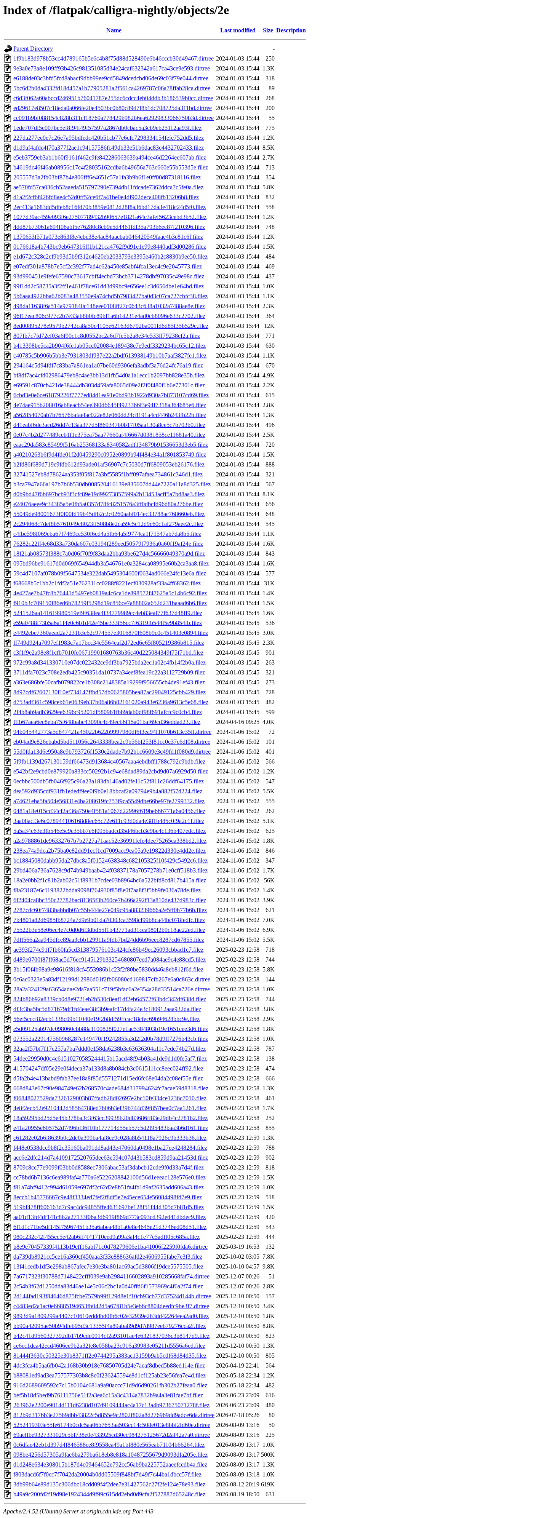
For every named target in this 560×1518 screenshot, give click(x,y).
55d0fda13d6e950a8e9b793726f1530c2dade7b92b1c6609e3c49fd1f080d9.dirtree (112, 751)
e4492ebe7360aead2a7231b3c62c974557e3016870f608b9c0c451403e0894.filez (110, 633)
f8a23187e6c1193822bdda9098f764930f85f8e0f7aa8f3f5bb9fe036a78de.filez (107, 890)
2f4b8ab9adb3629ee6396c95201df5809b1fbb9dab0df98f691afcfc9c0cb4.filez (107, 712)
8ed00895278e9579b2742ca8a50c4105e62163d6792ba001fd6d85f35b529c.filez (110, 326)
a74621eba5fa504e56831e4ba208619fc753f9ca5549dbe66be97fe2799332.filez (109, 801)
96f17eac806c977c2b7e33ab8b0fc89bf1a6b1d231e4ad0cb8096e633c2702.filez (109, 316)
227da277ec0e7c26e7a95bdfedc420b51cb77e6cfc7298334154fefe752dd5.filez (108, 137)
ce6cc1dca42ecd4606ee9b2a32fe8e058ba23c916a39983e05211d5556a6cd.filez (109, 1345)
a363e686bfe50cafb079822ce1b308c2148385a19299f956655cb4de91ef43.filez (109, 682)
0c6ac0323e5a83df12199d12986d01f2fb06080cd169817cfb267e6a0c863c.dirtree (111, 979)
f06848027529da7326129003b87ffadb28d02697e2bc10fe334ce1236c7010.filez (109, 1098)
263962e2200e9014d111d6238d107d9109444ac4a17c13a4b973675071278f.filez (111, 1405)
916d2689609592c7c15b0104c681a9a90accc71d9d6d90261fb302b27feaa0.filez (110, 1385)
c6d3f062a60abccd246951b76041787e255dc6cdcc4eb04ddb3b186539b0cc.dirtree (113, 98)
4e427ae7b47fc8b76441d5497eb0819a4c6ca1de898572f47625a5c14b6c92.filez (110, 593)
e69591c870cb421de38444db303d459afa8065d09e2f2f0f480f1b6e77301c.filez (109, 385)
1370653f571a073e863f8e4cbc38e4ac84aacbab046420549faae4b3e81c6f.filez (108, 236)
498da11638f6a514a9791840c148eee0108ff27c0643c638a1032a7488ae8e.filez (109, 306)
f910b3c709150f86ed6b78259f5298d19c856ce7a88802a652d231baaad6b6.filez (110, 603)
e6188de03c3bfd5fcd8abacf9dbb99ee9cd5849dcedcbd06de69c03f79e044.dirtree (110, 78)
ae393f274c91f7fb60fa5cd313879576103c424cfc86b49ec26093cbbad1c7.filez (108, 949)
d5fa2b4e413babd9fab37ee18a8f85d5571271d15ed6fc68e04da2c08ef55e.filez (108, 1078)
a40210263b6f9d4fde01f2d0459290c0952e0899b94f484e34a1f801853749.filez (109, 454)
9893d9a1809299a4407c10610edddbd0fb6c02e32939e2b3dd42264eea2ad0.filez (111, 1316)
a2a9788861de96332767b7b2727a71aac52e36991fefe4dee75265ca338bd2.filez (109, 840)
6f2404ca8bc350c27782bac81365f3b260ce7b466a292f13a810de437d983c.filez (109, 900)
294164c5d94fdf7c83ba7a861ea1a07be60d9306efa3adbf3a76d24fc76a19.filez (108, 365)
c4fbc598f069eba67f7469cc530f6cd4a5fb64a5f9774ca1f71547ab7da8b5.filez (107, 534)
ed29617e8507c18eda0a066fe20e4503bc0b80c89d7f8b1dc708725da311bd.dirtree (112, 108)
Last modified (238, 30)
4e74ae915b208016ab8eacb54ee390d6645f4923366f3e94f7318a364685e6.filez (109, 405)
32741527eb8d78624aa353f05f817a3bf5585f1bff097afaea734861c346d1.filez (108, 474)
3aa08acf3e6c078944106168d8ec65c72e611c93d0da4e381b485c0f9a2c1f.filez (108, 821)
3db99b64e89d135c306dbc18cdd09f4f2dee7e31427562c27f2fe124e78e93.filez (109, 1484)
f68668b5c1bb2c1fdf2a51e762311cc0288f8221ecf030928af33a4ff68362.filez (107, 583)
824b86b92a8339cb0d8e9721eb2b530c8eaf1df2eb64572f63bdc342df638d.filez (109, 999)
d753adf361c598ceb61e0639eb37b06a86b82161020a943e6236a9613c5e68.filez (110, 702)
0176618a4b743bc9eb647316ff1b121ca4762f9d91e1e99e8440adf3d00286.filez (109, 246)
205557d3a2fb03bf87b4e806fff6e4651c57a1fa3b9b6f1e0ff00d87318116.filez (107, 177)
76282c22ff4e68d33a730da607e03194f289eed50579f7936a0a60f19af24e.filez (108, 543)
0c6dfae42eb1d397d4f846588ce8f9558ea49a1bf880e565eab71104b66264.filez (109, 1444)
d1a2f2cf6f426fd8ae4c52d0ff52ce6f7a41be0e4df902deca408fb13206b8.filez (106, 197)
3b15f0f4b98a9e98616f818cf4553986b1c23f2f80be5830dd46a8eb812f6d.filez (108, 969)
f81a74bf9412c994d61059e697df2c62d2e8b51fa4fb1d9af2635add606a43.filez (108, 1187)
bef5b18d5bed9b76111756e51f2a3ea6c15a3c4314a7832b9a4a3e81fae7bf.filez (108, 1395)
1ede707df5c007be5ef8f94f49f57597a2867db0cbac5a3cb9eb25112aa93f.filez (107, 128)
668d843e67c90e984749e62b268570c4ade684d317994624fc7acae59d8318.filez (110, 1088)
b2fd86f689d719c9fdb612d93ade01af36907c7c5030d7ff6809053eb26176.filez (109, 464)
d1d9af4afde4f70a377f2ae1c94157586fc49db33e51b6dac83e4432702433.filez (108, 147)
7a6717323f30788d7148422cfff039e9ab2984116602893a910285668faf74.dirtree (111, 1276)
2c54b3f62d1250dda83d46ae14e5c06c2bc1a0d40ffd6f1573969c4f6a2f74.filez (108, 1286)
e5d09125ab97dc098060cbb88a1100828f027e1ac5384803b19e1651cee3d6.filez (110, 1029)
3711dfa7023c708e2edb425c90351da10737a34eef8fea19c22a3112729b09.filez (109, 672)
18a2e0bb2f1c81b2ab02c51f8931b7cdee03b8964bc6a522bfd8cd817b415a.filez (109, 880)
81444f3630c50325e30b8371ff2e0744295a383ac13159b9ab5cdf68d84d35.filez (109, 1355)
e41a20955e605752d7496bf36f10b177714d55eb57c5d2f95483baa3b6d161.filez (110, 1128)
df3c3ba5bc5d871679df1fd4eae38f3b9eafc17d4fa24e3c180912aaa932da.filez (107, 1009)
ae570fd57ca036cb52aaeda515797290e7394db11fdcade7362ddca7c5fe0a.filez (108, 187)
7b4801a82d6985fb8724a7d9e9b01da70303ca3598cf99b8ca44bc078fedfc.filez (109, 920)
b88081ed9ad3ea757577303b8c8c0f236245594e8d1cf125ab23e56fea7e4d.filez (109, 1375)
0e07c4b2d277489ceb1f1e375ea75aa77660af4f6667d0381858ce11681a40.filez (109, 434)
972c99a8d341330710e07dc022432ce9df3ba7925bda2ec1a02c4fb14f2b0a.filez (109, 662)
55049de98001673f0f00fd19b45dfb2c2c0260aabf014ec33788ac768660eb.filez (109, 514)
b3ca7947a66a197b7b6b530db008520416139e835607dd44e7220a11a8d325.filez (112, 484)
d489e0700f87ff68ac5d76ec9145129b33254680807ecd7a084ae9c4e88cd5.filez (109, 959)
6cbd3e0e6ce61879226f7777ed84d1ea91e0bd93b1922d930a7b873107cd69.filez (111, 395)
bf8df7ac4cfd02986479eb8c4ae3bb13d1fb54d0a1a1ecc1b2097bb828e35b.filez (109, 375)
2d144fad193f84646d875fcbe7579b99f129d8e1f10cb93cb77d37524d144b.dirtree (112, 1296)
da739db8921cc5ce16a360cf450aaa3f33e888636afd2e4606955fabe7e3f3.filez (107, 1256)
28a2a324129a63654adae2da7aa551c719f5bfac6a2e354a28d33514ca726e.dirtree (111, 989)
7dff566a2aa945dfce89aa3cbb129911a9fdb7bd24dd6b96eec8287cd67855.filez (108, 939)
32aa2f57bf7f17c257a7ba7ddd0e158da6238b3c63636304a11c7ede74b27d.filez (109, 1048)
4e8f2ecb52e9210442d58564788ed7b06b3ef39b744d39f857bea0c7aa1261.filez (109, 1108)
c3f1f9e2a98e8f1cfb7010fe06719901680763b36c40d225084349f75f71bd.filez (108, 652)
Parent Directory (33, 48)
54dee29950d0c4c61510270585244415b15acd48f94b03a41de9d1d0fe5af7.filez (110, 1058)
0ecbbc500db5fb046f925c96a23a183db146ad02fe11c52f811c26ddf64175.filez (108, 781)
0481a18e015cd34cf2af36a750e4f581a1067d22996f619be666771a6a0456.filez (109, 811)
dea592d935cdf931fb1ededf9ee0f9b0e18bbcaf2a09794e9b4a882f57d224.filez (107, 791)
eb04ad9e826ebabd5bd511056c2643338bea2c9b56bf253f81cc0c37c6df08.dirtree (111, 741)
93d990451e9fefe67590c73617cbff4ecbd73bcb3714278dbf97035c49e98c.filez (108, 276)
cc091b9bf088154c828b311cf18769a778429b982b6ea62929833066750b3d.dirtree (113, 118)
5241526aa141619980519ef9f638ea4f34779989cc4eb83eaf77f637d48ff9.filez (107, 613)
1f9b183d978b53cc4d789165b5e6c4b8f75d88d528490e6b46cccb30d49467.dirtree (113, 58)
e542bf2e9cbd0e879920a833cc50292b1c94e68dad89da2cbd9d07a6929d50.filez (110, 771)
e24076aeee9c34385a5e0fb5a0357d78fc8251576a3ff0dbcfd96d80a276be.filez (108, 504)
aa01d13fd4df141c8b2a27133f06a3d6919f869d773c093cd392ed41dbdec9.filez (109, 1217)
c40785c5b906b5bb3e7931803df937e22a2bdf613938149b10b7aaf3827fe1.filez (109, 355)
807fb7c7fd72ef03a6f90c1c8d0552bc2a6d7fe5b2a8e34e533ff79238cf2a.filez (106, 335)
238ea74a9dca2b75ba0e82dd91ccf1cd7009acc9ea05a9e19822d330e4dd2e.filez (109, 850)
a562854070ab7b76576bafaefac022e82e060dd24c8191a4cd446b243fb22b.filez (109, 415)
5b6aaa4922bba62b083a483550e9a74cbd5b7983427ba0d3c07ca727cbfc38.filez (110, 296)
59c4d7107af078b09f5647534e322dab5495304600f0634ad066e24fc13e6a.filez (109, 573)
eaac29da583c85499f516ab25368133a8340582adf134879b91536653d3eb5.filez (110, 444)
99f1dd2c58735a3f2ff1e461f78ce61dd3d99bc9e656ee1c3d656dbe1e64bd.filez (108, 286)
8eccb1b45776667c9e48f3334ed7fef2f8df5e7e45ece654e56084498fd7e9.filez (107, 1197)
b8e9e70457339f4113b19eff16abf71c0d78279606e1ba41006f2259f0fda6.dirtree (110, 1246)
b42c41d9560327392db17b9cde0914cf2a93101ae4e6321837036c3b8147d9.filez (111, 1336)
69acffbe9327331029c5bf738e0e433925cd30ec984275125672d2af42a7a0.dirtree (111, 1435)
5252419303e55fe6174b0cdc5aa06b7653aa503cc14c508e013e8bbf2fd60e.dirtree (111, 1425)
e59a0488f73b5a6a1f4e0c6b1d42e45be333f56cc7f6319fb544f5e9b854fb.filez (107, 623)
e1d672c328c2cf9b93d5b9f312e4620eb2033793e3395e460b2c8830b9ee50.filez (110, 256)
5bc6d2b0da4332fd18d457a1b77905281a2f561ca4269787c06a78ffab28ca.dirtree (111, 88)
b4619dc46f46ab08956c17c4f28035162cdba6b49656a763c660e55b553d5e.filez (110, 167)
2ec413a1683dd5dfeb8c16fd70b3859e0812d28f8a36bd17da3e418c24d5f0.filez (109, 207)
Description (291, 30)
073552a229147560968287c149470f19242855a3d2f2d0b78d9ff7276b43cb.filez (110, 1038)
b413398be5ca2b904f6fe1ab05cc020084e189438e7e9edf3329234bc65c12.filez (109, 345)
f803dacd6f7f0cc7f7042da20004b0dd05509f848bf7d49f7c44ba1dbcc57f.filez (107, 1474)
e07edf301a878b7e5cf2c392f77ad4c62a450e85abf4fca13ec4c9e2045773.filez (107, 266)
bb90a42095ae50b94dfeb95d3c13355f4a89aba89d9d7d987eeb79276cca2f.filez (109, 1326)
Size (268, 30)
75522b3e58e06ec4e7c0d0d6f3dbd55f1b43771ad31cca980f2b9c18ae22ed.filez (109, 930)
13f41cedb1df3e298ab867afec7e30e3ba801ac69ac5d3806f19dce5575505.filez (108, 1266)
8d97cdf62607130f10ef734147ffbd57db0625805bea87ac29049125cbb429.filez (109, 692)
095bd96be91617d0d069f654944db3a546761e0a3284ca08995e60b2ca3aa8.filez (111, 563)
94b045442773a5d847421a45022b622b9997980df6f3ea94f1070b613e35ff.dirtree (112, 732)
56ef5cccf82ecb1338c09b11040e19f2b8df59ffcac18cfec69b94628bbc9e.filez (106, 1019)
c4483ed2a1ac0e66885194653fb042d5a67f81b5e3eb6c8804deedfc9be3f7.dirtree (111, 1306)
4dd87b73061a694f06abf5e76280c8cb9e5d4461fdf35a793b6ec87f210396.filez (109, 227)
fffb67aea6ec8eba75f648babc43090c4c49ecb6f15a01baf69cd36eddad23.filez (106, 722)
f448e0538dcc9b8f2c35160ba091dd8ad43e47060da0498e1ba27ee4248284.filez (110, 1147)
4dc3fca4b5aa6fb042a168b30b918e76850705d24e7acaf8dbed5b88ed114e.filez (109, 1365)
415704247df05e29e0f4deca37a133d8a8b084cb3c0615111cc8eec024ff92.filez (108, 1068)
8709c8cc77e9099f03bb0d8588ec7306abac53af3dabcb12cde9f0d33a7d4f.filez (108, 1167)
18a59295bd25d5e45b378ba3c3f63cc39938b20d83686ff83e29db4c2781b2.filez (110, 1118)
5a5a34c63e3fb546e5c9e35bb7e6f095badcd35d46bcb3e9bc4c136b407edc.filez (109, 831)
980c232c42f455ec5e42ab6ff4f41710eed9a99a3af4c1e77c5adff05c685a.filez (106, 1237)
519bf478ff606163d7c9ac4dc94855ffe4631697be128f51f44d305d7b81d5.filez (108, 1207)
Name (114, 30)
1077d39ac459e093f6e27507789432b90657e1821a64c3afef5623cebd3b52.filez (109, 217)
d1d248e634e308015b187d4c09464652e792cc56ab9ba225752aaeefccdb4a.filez (110, 1464)
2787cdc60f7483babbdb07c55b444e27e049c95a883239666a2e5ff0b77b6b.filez (110, 910)
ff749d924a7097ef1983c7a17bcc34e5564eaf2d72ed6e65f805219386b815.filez (108, 642)
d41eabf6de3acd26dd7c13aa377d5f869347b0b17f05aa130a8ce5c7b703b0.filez (109, 425)
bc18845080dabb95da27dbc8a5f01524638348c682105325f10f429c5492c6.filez (110, 860)
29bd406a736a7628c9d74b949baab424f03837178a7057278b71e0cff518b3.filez (110, 870)
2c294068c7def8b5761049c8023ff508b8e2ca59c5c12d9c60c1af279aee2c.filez (108, 524)
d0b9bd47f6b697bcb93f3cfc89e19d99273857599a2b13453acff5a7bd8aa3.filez (109, 494)
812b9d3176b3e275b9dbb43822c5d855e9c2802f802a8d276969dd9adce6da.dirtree (113, 1415)
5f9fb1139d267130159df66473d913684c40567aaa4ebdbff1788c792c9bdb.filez (109, 761)
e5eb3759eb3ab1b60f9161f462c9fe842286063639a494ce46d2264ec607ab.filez (109, 157)
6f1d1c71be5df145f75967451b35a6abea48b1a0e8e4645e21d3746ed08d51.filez (109, 1227)
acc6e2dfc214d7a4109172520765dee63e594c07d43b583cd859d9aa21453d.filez (110, 1157)
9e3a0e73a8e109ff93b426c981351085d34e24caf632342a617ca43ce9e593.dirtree (111, 68)
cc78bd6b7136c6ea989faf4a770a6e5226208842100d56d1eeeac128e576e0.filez (109, 1177)
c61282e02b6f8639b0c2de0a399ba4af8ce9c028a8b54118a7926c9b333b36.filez (109, 1138)
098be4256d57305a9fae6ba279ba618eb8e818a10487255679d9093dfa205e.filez (110, 1454)
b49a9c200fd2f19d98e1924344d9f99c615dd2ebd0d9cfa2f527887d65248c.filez (109, 1494)
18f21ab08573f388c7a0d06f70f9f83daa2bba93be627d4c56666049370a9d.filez (109, 553)
